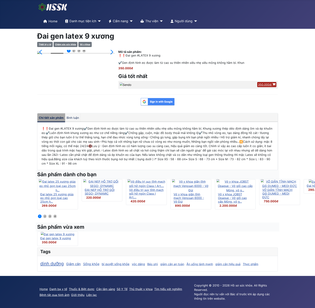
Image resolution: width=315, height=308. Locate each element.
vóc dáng (138, 264)
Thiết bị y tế (45, 44)
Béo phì (152, 264)
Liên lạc (91, 295)
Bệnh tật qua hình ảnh (54, 295)
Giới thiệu (77, 295)
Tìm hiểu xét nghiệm (168, 289)
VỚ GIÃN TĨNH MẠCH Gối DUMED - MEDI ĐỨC (277, 193)
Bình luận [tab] (73, 118)
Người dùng (183, 21)
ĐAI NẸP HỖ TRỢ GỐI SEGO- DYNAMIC (99, 191)
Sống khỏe (91, 264)
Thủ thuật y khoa (141, 289)
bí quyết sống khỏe (115, 264)
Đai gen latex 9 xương (55, 238)
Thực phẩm (250, 264)
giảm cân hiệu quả (227, 264)
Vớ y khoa (85, 44)
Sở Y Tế (122, 289)
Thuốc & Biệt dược (81, 289)
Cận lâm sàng (105, 289)
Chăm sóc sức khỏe (65, 44)
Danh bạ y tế (58, 289)
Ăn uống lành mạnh (199, 264)
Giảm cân (73, 264)
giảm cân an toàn (172, 264)
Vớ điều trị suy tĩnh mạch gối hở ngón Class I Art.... (146, 193)
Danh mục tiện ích (82, 21)
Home (52, 21)
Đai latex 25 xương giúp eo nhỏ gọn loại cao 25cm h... (57, 197)
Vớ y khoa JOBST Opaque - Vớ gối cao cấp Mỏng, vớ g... (232, 197)
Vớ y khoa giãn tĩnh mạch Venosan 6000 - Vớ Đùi (189, 197)
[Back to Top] (308, 301)
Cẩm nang (120, 21)
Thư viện (151, 21)
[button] (41, 52)
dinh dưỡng (52, 263)
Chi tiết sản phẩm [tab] (51, 118)
